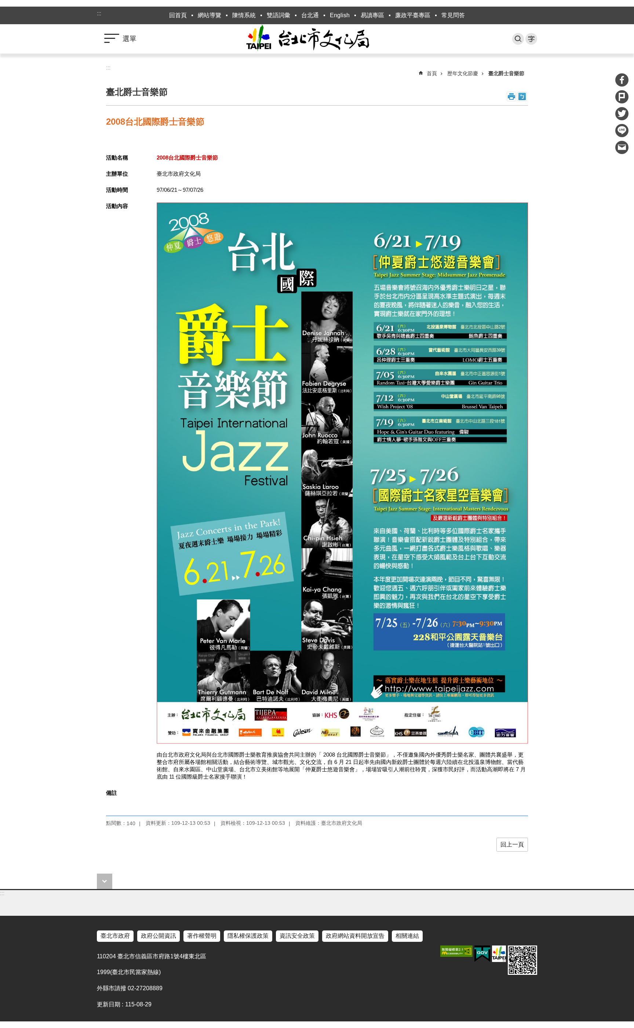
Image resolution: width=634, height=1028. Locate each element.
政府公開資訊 (158, 936)
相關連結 (407, 936)
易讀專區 (372, 15)
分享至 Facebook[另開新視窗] (621, 80)
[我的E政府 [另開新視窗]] (482, 953)
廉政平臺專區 (412, 15)
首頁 (432, 73)
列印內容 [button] (511, 96)
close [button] (104, 881)
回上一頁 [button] (512, 844)
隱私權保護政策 (248, 936)
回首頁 (178, 15)
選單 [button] (129, 39)
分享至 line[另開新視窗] (621, 130)
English (340, 15)
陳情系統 (244, 15)
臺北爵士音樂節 (506, 73)
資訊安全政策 (297, 936)
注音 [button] (522, 96)
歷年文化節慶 (462, 73)
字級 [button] (531, 39)
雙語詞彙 (278, 15)
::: (99, 13)
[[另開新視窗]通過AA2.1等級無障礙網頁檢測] (456, 951)
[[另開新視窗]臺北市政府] (499, 953)
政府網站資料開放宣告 (355, 936)
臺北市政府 (115, 936)
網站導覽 (209, 15)
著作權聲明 (201, 936)
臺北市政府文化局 (317, 39)
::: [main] (108, 68)
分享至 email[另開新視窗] (621, 147)
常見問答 (453, 15)
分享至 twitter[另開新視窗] (621, 113)
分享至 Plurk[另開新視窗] (621, 96)
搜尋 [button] (518, 39)
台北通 (310, 15)
